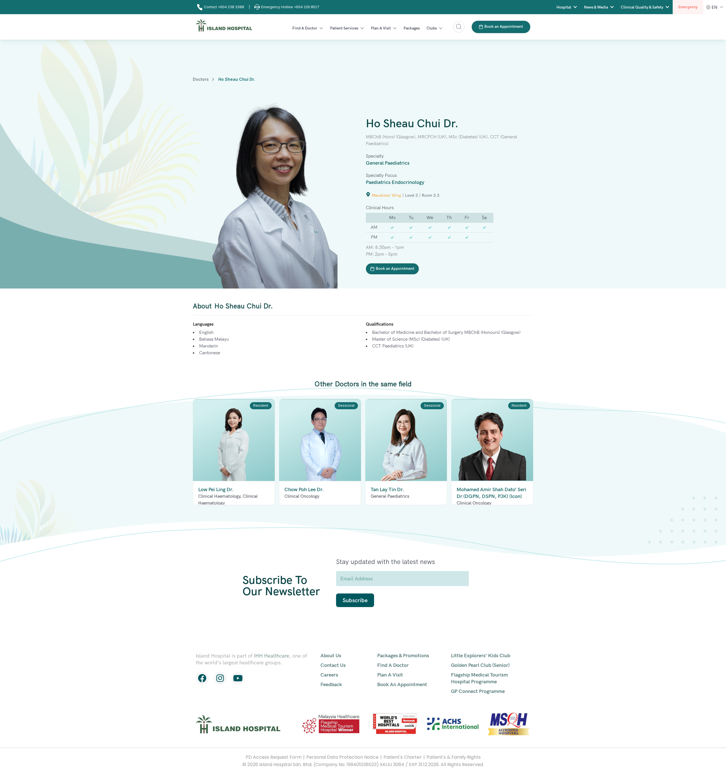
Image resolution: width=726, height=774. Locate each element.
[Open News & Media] (612, 7)
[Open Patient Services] (362, 28)
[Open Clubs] (441, 28)
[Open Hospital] (575, 7)
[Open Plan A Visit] (395, 28)
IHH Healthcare (271, 655)
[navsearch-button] (459, 27)
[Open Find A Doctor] (321, 28)
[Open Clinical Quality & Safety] (667, 7)
